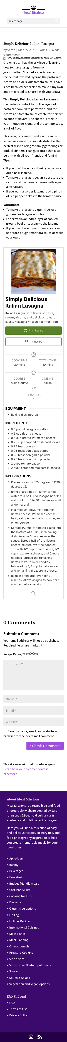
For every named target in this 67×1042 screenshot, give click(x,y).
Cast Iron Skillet (19, 890)
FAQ (12, 1003)
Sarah (11, 50)
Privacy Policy (18, 1015)
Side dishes (16, 959)
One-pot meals (19, 946)
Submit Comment (45, 745)
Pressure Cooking (21, 953)
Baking (13, 865)
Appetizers (16, 858)
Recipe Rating (12, 654)
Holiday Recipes (20, 921)
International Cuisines (24, 927)
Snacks (14, 971)
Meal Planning (18, 940)
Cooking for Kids (20, 896)
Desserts (15, 902)
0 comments (11, 55)
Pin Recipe (35, 341)
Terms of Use (18, 1009)
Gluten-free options (22, 909)
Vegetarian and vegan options (29, 984)
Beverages (16, 871)
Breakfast (15, 877)
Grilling (14, 915)
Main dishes (17, 934)
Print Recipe (35, 330)
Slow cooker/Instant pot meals (30, 965)
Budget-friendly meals (24, 884)
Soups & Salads (49, 50)
